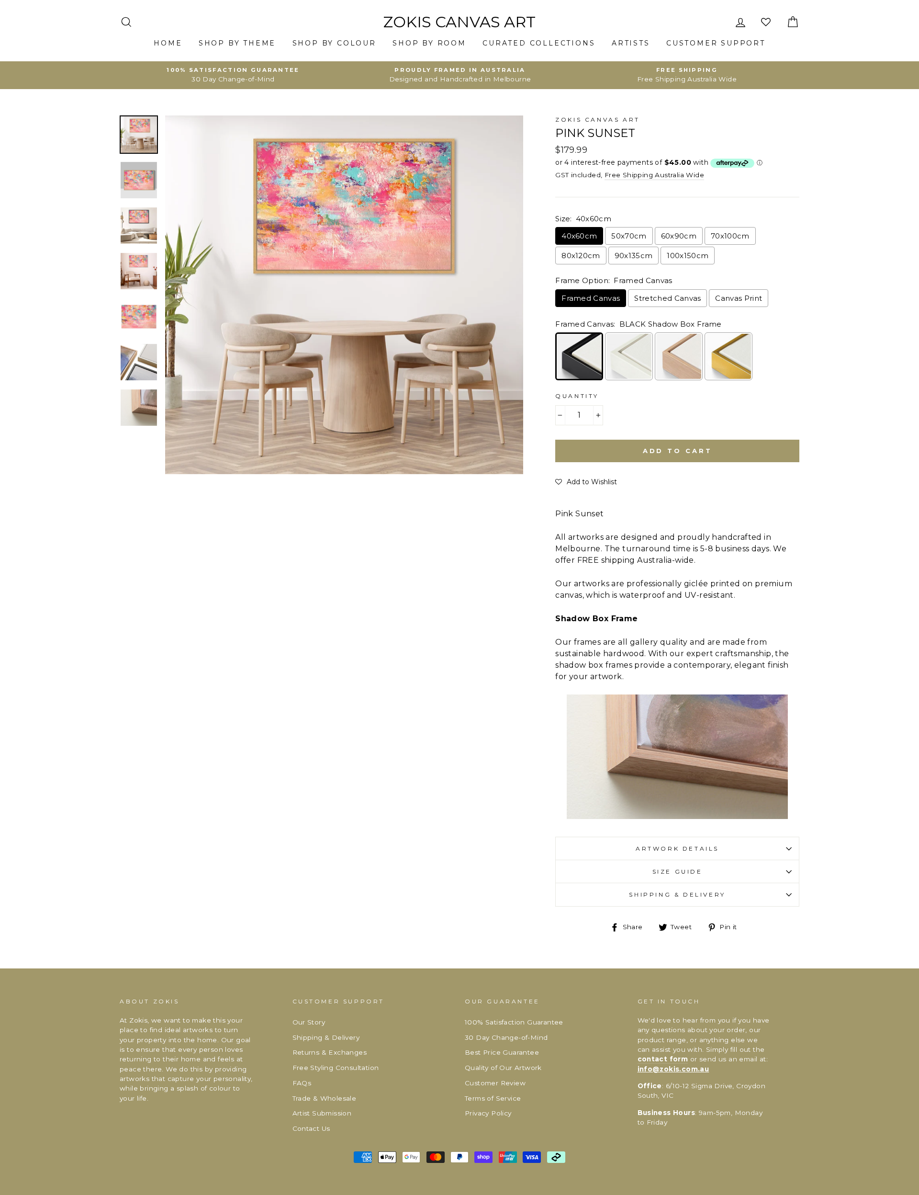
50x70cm (628, 235)
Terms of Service (493, 1098)
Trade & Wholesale (324, 1098)
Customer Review (495, 1083)
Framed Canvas (590, 298)
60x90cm (678, 235)
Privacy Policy (488, 1113)
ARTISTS (631, 43)
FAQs (302, 1083)
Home (168, 43)
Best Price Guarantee (502, 1052)
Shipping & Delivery (677, 894)
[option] (233, 75)
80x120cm (580, 255)
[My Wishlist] (766, 22)
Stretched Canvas (667, 298)
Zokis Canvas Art (459, 22)
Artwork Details (677, 848)
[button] (586, 482)
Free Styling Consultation (335, 1067)
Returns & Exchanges (329, 1052)
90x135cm (634, 255)
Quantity (577, 395)
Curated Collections (538, 43)
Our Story (308, 1022)
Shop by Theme (237, 43)
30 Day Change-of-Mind (506, 1037)
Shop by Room (429, 43)
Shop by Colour (334, 43)
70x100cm (730, 235)
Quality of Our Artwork (503, 1067)
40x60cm (579, 235)
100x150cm (687, 255)
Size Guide (677, 871)
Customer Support (715, 43)
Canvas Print (738, 298)
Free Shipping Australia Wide (654, 175)
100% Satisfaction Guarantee (514, 1022)
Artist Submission (322, 1113)
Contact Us (311, 1128)
